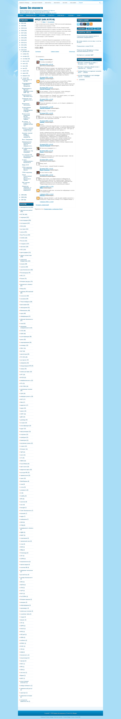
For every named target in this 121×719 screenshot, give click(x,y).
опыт (21, 504)
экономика (23, 298)
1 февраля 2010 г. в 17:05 (46, 186)
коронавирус (23, 608)
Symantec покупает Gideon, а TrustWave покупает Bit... (27, 135)
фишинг (22, 620)
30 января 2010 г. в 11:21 (46, 87)
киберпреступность (25, 396)
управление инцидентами (23, 260)
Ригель (42, 59)
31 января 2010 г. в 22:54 (46, 175)
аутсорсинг (23, 360)
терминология (24, 475)
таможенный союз (25, 541)
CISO (21, 330)
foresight (22, 507)
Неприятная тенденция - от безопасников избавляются (26, 188)
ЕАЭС (22, 646)
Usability (22, 496)
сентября (25, 58)
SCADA (22, 238)
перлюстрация (24, 564)
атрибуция (23, 437)
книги (21, 455)
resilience (22, 640)
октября (25, 56)
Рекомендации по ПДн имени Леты (27, 95)
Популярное (81, 28)
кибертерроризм (24, 605)
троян (21, 478)
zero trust (22, 672)
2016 (22, 35)
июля (24, 63)
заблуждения (23, 307)
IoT (21, 458)
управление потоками (26, 695)
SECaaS (22, 634)
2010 (22, 50)
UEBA (21, 637)
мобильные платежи (25, 611)
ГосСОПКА (23, 596)
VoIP (21, 590)
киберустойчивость (25, 685)
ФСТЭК (22, 214)
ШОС (21, 678)
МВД (21, 550)
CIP (21, 622)
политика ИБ (23, 567)
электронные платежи (26, 389)
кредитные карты (24, 469)
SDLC (21, 348)
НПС (21, 275)
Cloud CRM (77, 717)
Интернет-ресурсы (25, 281)
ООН (21, 522)
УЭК (21, 649)
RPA (21, 666)
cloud (21, 323)
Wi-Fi (21, 593)
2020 (22, 25)
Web (21, 402)
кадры (22, 516)
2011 (22, 47)
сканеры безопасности (26, 577)
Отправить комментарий (42, 205)
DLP (21, 351)
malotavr (42, 122)
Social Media (23, 463)
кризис (22, 411)
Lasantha (60, 717)
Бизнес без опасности (31, 7)
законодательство (25, 207)
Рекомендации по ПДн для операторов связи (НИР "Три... (27, 90)
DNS (21, 582)
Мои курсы (48, 2)
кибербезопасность (25, 380)
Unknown (42, 78)
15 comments (51, 22)
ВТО (21, 499)
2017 (22, 33)
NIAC (21, 663)
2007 (22, 199)
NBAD (22, 460)
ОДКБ (22, 532)
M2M (21, 547)
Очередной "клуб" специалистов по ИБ (27, 100)
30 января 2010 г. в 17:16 (46, 150)
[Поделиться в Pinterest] (42, 48)
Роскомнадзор (24, 272)
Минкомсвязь (24, 310)
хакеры (22, 368)
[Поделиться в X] (39, 48)
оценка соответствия (26, 255)
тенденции (23, 217)
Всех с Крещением (27, 139)
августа (25, 61)
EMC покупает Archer (26, 183)
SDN (21, 669)
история (22, 422)
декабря (25, 51)
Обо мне (65, 2)
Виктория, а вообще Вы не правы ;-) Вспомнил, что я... (87, 63)
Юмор (22, 288)
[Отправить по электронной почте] (35, 48)
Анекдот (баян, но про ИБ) (27, 80)
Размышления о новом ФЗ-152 (85, 46)
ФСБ (21, 226)
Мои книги (57, 2)
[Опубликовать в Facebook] (41, 48)
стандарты (23, 243)
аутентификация (24, 336)
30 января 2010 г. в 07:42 (46, 64)
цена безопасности (25, 269)
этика (21, 544)
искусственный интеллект (24, 682)
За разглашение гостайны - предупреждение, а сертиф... (27, 109)
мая (24, 68)
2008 (22, 197)
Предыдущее (72, 51)
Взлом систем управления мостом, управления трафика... (26, 116)
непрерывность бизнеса (26, 528)
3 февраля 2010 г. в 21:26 (46, 201)
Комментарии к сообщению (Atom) (53, 209)
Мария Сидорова (45, 170)
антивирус (23, 345)
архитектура (23, 354)
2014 (22, 40)
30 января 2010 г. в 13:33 (46, 99)
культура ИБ (23, 472)
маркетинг (23, 405)
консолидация (24, 220)
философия (23, 304)
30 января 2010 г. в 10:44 (46, 77)
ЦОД (21, 652)
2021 (22, 23)
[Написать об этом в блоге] (37, 48)
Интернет (22, 449)
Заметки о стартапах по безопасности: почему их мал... (27, 129)
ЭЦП (21, 452)
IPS (21, 383)
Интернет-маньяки (25, 599)
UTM (21, 587)
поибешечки (23, 519)
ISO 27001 (23, 386)
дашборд (22, 420)
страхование (23, 538)
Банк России (23, 235)
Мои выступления (37, 2)
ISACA (22, 628)
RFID (21, 631)
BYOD (22, 377)
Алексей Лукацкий (45, 89)
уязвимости (23, 490)
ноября (24, 54)
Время (22, 675)
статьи (22, 487)
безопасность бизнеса (26, 284)
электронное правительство (24, 700)
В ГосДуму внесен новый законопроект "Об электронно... (27, 150)
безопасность (24, 655)
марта (24, 73)
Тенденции (71, 15)
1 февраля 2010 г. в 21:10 (46, 194)
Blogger (75, 713)
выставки (22, 229)
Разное (79, 15)
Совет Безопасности (25, 510)
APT (21, 374)
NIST (21, 399)
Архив (98, 28)
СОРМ (22, 558)
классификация (24, 425)
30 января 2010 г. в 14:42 (46, 120)
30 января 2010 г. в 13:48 (46, 107)
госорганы (23, 434)
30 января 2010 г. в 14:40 (46, 113)
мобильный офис (25, 371)
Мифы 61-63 (25, 165)
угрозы (22, 232)
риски (21, 339)
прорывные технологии (26, 570)
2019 (22, 28)
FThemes (47, 717)
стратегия (23, 267)
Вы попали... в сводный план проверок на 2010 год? (27, 123)
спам (21, 484)
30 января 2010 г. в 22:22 (46, 168)
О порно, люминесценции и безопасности (27, 161)
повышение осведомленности (25, 327)
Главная (21, 15)
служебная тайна (25, 614)
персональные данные (26, 210)
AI (21, 493)
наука (21, 313)
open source (23, 466)
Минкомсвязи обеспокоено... (26, 104)
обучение (22, 246)
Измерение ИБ (61, 15)
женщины (22, 602)
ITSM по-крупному (27, 172)
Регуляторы (51, 15)
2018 (22, 30)
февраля (25, 75)
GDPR (22, 625)
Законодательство (31, 15)
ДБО (21, 417)
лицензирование (24, 342)
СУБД (21, 525)
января (24, 78)
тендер (22, 617)
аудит (21, 428)
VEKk (41, 188)
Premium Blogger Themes (68, 717)
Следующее (38, 51)
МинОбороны (23, 481)
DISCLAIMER (73, 2)
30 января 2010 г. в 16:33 (46, 144)
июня (24, 66)
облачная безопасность (26, 319)
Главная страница (24, 2)
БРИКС (22, 643)
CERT (21, 414)
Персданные (42, 15)
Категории (90, 28)
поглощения (23, 223)
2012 (22, 45)
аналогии (22, 501)
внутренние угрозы (25, 443)
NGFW (22, 584)
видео (22, 408)
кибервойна (23, 363)
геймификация (24, 316)
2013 (22, 42)
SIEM (21, 333)
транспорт (23, 692)
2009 (22, 195)
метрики (22, 264)
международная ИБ (25, 366)
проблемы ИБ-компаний (26, 291)
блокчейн (22, 513)
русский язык (23, 574)
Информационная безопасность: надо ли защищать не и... (27, 144)
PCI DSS (22, 357)
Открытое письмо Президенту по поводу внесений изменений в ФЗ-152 (88, 50)
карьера (22, 661)
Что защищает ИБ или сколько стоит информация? (27, 156)
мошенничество (24, 561)
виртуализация (24, 431)
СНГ (21, 555)
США (21, 393)
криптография (24, 252)
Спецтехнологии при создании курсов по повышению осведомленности (88, 36)
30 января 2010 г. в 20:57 (46, 159)
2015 (22, 37)
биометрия (23, 440)
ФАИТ (22, 535)
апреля (24, 70)
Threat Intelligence (25, 301)
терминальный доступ (26, 688)
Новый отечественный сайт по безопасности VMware (27, 177)
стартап (22, 446)
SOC (21, 249)
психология (23, 296)
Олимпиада (23, 553)
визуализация (24, 658)
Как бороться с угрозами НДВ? (85, 55)
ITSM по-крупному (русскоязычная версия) (27, 169)
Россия (22, 240)
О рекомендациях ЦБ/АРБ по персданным (27, 85)
